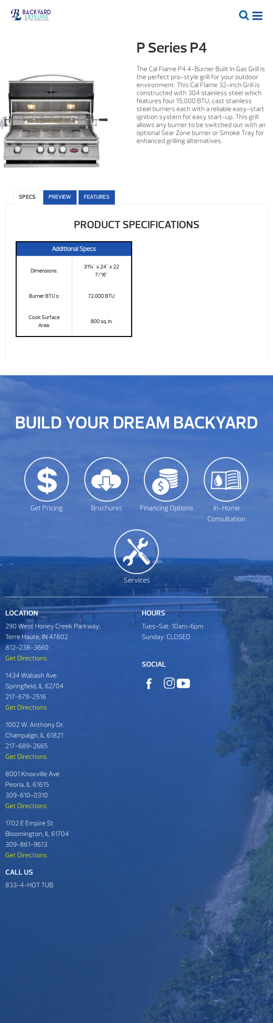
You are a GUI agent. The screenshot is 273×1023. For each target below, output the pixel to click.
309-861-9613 (26, 844)
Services (137, 580)
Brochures (106, 508)
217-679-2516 (25, 697)
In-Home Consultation (226, 514)
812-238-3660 (27, 647)
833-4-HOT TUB (29, 885)
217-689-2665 (26, 746)
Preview (60, 197)
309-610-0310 (26, 795)
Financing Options (166, 508)
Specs (27, 197)
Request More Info (199, 157)
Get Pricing (46, 508)
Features (97, 197)
